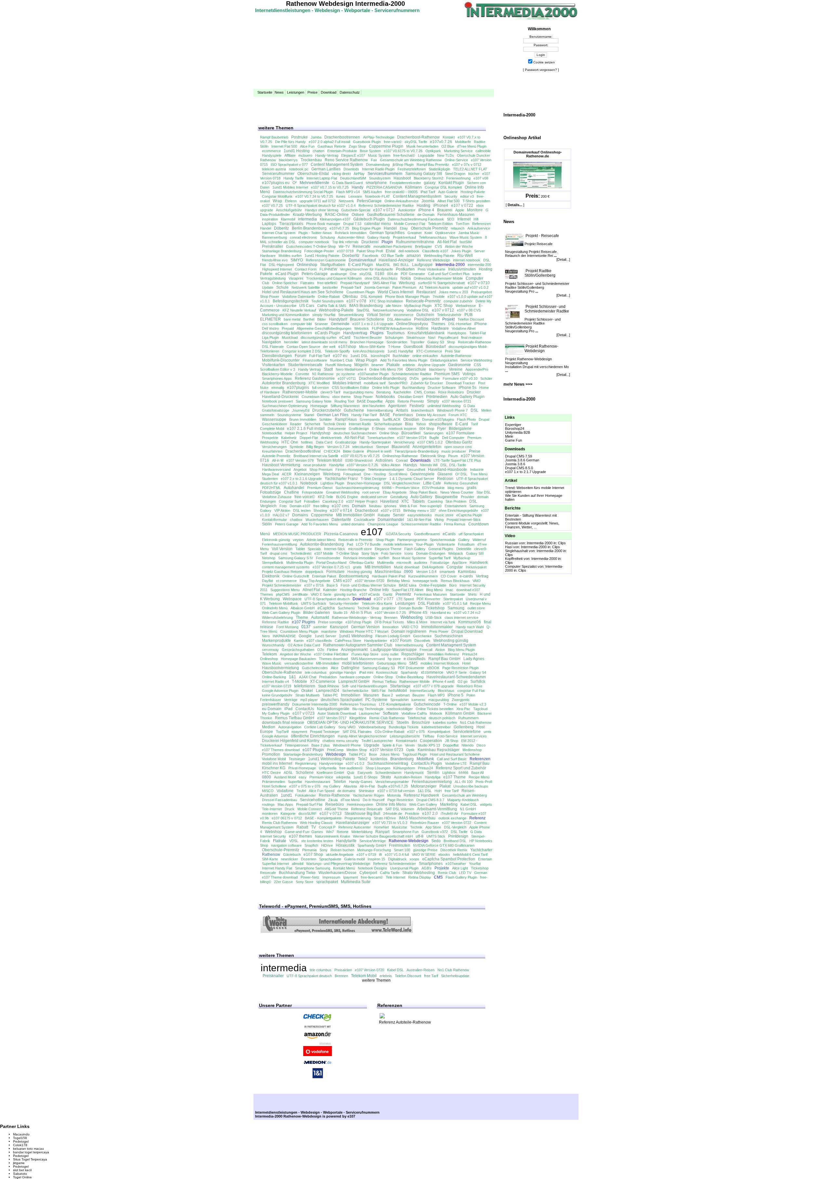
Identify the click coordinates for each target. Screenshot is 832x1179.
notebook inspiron (402, 429)
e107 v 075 (416, 732)
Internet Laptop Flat (321, 178)
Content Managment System (451, 645)
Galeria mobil (354, 859)
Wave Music (271, 663)
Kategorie (287, 813)
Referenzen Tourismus (358, 704)
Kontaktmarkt (406, 741)
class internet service (461, 617)
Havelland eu (440, 613)
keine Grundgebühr (277, 695)
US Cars (306, 305)
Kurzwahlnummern (423, 576)
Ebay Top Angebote (315, 581)
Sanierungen (433, 433)
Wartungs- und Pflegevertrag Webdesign (338, 864)
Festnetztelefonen (411, 169)
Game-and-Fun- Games (304, 832)
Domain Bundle (410, 608)
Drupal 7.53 (352, 224)
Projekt (448, 319)
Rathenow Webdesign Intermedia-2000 (345, 3)
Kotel (428, 233)
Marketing (449, 804)
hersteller (291, 342)
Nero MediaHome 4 (351, 369)
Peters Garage (286, 524)
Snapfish (311, 845)
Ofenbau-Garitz (361, 562)
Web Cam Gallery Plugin (281, 613)
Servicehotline (312, 800)
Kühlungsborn (404, 768)
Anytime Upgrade (431, 365)
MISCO (268, 791)
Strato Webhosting (418, 872)
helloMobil (397, 690)
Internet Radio (360, 424)
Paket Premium (404, 287)
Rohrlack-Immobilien (359, 558)
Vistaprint (296, 278)
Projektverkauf (404, 237)
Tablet (300, 549)
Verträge (290, 700)
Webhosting (411, 617)
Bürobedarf (436, 346)
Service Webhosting (476, 360)
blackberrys (288, 160)
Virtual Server (379, 314)
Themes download (333, 659)
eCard (344, 337)
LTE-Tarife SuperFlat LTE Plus (457, 460)
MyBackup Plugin (418, 306)
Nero (266, 636)
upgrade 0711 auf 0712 (318, 201)
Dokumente (337, 429)
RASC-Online (337, 214)
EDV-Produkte (433, 488)
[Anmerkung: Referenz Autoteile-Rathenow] (382, 1017)
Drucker (474, 392)
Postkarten (405, 269)
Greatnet (415, 233)
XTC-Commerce (429, 351)
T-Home (394, 347)
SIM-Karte (270, 859)
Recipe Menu (480, 603)
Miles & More (417, 622)
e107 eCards (369, 594)
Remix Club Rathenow (279, 823)
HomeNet (381, 827)
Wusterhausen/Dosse (337, 872)
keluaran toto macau (28, 1148)
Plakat (444, 786)
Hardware (440, 328)
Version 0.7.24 (338, 447)
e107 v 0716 (314, 585)
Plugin (387, 242)
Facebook (370, 256)
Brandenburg (402, 759)
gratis (357, 567)
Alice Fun (307, 146)
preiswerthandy (275, 704)
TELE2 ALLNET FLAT (470, 169)
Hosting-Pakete (473, 192)
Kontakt (449, 137)
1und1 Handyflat (400, 351)
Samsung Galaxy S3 (378, 668)
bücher (473, 174)
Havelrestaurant (317, 782)
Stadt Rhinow (328, 686)
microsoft (403, 562)
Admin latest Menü (320, 540)
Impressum (331, 877)
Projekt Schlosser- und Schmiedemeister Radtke (547, 308)
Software (390, 713)
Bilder (321, 319)
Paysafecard (448, 337)
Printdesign (458, 836)
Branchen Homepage (367, 342)
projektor (389, 608)
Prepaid (288, 328)
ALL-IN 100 (464, 782)
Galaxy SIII (475, 553)
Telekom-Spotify (337, 351)
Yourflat (475, 864)
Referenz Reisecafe (367, 809)
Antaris (402, 410)
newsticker (289, 859)
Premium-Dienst (319, 488)
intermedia (307, 219)
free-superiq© (431, 506)
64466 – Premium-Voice (400, 488)
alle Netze (393, 306)
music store (444, 515)
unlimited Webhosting (444, 406)
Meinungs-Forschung (374, 850)
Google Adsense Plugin (280, 691)
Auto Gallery (421, 497)
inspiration (270, 219)
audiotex (420, 562)
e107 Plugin (313, 750)
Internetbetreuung (409, 645)
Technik (416, 827)
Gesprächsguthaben (298, 650)
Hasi (508, 547)
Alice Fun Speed (321, 791)
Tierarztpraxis (291, 223)
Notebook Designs (372, 868)
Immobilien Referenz (443, 654)
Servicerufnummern (385, 173)
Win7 (330, 832)
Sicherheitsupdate (388, 424)
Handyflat (336, 465)
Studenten (270, 479)
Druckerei (370, 242)
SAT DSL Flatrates (357, 732)
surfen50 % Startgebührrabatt (441, 283)
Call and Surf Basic (452, 759)
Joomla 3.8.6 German (522, 460)
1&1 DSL (425, 791)
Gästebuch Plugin (369, 219)
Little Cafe (432, 483)
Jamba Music (468, 233)
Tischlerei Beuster (367, 337)
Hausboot (402, 178)
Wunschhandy (273, 645)
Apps (390, 401)
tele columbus (316, 672)
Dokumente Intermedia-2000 (314, 704)
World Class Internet (395, 292)
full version (320, 388)
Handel (390, 228)
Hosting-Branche (353, 590)
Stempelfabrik (272, 562)
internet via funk (442, 622)
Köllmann (413, 187)
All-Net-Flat (354, 437)
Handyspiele (271, 155)
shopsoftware (440, 424)
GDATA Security (398, 534)
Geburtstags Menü (391, 663)
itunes (340, 196)
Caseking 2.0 (332, 501)
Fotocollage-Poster (319, 251)
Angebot (299, 469)
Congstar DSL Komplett (443, 187)
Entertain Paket (324, 576)
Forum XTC (457, 415)
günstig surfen (345, 594)
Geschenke (422, 636)
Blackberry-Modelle (277, 374)
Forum (300, 355)
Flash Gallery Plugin (461, 877)
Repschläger (412, 654)
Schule (282, 287)
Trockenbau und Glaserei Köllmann (334, 278)
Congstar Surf (290, 501)
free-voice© (304, 497)
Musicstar (399, 827)
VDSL (293, 841)
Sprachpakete (330, 859)
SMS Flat (378, 691)
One (353, 274)
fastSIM (466, 242)
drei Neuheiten (373, 406)
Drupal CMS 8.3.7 (430, 800)
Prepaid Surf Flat (309, 804)
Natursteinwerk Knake (332, 836)
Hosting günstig (359, 572)
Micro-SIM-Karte (372, 347)
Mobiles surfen (290, 256)
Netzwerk (346, 201)
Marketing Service (458, 151)
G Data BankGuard (347, 183)
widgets (486, 804)
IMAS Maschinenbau (417, 818)
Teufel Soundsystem (327, 301)
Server (399, 515)
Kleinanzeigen (307, 474)
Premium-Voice (321, 777)
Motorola (394, 795)
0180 (379, 274)
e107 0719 (345, 251)
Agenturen (397, 406)
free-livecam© (372, 877)
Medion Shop (356, 750)
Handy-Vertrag (326, 155)
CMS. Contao (424, 392)
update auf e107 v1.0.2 (470, 287)
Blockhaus (446, 691)
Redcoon (445, 478)
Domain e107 (300, 506)
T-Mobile (299, 681)
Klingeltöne (357, 718)
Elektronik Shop (433, 456)
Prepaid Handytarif (355, 283)
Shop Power (363, 397)
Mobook (436, 713)
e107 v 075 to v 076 (304, 786)
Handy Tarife (293, 178)
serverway (270, 650)
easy (302, 777)
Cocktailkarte (364, 520)
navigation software (286, 845)
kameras (418, 700)
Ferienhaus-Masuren (455, 214)
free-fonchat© (404, 155)
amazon (414, 255)
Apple (459, 210)
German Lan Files (332, 415)
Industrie (477, 469)
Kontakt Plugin (451, 182)
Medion (268, 727)
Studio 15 (340, 613)
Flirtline (332, 650)
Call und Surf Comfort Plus (449, 274)
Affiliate (289, 155)
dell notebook (408, 251)
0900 (408, 571)
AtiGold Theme (336, 809)
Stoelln (402, 722)
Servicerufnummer (278, 173)
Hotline (422, 328)
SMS (413, 663)
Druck (289, 809)
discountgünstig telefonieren (287, 333)
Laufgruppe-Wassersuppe (393, 649)
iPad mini (366, 672)
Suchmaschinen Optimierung (284, 406)
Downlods (351, 169)
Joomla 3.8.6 (515, 464)
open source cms (458, 447)
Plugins (377, 333)
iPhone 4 (426, 210)
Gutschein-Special (355, 210)
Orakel (307, 690)
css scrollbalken (275, 324)
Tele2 (363, 759)
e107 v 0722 (462, 205)
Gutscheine (354, 410)
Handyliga (432, 777)
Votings (468, 374)
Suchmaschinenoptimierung (357, 488)
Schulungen (394, 337)
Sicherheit (312, 424)
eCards (449, 534)
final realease (471, 337)
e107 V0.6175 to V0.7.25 (360, 456)
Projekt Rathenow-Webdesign (541, 348)
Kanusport (339, 627)
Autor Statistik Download (337, 713)
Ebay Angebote (395, 492)
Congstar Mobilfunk (277, 196)
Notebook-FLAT (377, 196)
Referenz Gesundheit (461, 483)
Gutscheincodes (315, 668)
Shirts (472, 594)
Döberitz (281, 228)
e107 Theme (454, 777)
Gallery (464, 540)
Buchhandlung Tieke (297, 872)
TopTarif (282, 732)
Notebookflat (272, 433)
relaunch (457, 228)
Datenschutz (350, 92)
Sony (323, 850)
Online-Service (456, 160)
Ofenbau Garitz (459, 442)
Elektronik (271, 576)
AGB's (427, 868)
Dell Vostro (270, 328)
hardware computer (355, 677)
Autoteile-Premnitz (276, 456)
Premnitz (403, 594)
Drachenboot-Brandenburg (383, 378)
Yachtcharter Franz (341, 478)
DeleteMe (463, 549)
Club (265, 283)
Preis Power (438, 631)
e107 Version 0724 (411, 438)
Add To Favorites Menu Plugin (403, 360)
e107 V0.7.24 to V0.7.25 (314, 196)
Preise (312, 92)
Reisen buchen (342, 850)
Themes (438, 324)
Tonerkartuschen (380, 438)
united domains (353, 524)
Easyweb (365, 773)
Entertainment (455, 506)
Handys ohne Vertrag (321, 210)
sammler (320, 627)
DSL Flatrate (429, 603)
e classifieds (414, 658)
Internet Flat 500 (284, 146)
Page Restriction (400, 800)
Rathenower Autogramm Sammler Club (357, 645)
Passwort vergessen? (541, 70)
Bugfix (434, 438)
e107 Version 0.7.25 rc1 (331, 567)
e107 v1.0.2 (355, 763)
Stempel (382, 447)
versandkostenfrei (298, 663)
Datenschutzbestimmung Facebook (416, 219)
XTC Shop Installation (386, 301)
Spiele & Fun (392, 745)
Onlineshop (307, 264)
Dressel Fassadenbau (279, 800)
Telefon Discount (471, 319)
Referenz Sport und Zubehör (461, 768)
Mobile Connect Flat (409, 224)
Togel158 (20, 1138)
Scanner (321, 324)
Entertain (485, 859)
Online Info (379, 590)
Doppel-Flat (309, 438)
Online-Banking (274, 677)
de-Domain (426, 215)
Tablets (418, 501)
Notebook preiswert (277, 401)
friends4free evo (275, 260)
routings (268, 804)
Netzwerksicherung (388, 310)
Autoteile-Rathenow (456, 356)
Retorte (342, 832)
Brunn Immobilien (302, 419)
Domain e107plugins (438, 419)
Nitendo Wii (428, 465)
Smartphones (431, 863)
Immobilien (350, 695)
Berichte (513, 508)
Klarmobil (288, 219)
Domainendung (378, 164)
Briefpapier (423, 246)
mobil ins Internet (277, 763)
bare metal (292, 319)
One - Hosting (375, 474)
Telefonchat (417, 718)
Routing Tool (344, 401)
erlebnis (409, 365)
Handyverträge (331, 763)
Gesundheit (416, 469)
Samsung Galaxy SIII (423, 173)
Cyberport (368, 872)
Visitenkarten (273, 365)
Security (450, 196)
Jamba (316, 137)
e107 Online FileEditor (331, 654)
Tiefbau (428, 736)
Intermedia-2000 (450, 264)
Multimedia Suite (355, 882)
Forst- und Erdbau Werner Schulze (368, 585)
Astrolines (384, 460)
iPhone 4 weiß (444, 681)
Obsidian (411, 419)
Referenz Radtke (275, 622)
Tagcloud (480, 709)
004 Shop (426, 429)
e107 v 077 (384, 599)
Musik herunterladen (422, 146)
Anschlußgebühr (289, 210)
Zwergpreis (461, 700)
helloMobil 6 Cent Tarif (470, 854)
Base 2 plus (320, 745)
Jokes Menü (389, 754)
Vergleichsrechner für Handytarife (366, 269)
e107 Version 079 (300, 460)
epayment (299, 732)
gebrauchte (431, 378)
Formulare (335, 571)
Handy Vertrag (309, 369)
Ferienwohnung (458, 178)
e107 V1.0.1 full (455, 603)
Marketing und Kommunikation (285, 315)
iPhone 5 (455, 695)
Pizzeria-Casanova (341, 534)
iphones (390, 506)
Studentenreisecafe (305, 365)
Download (328, 92)
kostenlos (378, 759)
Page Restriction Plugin (460, 668)
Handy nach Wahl (470, 627)
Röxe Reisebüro (451, 392)
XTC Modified (319, 383)
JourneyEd (300, 410)
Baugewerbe (446, 497)
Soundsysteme (289, 415)
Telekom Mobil (329, 460)
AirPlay (359, 174)
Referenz (477, 818)
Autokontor (406, 210)
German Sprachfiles (387, 233)
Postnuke (299, 137)
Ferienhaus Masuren (430, 594)
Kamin (299, 640)
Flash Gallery (414, 549)
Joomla (428, 201)
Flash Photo (466, 419)
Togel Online (22, 1177)
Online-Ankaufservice (401, 201)
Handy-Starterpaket (375, 442)
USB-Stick (433, 617)
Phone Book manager (323, 224)
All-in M (277, 460)
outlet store (476, 608)
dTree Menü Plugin (472, 146)
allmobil (297, 864)
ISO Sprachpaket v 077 (289, 164)
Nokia (405, 278)
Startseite (264, 92)
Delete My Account (431, 415)
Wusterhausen (317, 520)
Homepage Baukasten (298, 659)
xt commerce (286, 581)
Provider (467, 497)
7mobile (439, 296)
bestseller (330, 287)
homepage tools (425, 581)
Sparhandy (409, 672)
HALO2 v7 (281, 515)
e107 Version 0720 (369, 581)
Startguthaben (332, 264)
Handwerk (479, 562)
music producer (453, 451)
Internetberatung (380, 410)
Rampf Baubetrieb (274, 137)
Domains (300, 515)
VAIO (477, 581)
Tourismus (395, 333)
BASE (385, 415)
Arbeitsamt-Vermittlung (437, 809)
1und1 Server (325, 636)
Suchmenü (346, 608)
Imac (449, 590)
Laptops (269, 223)
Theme (302, 617)
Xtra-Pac (463, 709)
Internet (464, 219)
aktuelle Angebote (340, 854)
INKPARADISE (284, 636)
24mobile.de (392, 813)
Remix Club (447, 873)
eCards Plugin (327, 333)
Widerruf (479, 540)
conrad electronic (303, 237)
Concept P (327, 827)
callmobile (483, 151)
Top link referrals (345, 242)
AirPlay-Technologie (378, 137)
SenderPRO (398, 383)
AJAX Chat (307, 677)
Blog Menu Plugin (461, 650)
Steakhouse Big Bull (362, 813)
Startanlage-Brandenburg (303, 754)
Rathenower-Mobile (300, 392)
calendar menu (377, 223)
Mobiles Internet (346, 383)
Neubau (375, 506)
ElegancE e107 (353, 155)
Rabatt (302, 827)
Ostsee (358, 214)
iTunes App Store (364, 654)
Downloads (515, 449)
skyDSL (365, 274)
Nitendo (468, 745)
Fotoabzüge (439, 562)
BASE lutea (407, 585)
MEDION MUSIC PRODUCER (297, 534)
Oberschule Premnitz (429, 228)
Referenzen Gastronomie (326, 260)
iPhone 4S (418, 612)
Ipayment (350, 877)
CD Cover (449, 576)
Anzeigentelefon (426, 446)
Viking (439, 520)
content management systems (286, 567)
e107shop (347, 346)
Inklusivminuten (462, 269)
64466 (463, 773)
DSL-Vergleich (455, 827)
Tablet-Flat (477, 333)
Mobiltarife (463, 142)
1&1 (292, 677)
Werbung (407, 283)
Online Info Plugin (385, 388)
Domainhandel (391, 519)
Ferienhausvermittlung (279, 544)
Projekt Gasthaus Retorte (282, 572)
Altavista (350, 786)
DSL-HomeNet (459, 324)
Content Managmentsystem (417, 196)
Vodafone (285, 790)
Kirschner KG (273, 768)
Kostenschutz (387, 672)
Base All (477, 773)
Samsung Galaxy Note (314, 401)
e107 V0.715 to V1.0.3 (389, 823)
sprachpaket (327, 882)
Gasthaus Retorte (332, 146)
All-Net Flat (447, 242)
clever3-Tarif (330, 392)
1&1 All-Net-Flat (419, 520)
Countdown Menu (315, 397)
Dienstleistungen (277, 355)
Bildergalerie (460, 428)
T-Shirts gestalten (476, 201)
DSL (474, 410)
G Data (469, 406)
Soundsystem (380, 178)
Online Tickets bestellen (434, 709)
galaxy (430, 182)
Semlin (433, 772)
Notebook (309, 483)
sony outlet (389, 654)
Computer (474, 278)
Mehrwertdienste (314, 182)
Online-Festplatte (432, 585)
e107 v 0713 (330, 813)
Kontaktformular (274, 520)
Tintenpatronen (296, 745)
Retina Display (419, 877)
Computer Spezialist (521, 566)
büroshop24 (380, 356)
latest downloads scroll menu (324, 342)
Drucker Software (442, 388)
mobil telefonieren (358, 663)
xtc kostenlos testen (317, 841)
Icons (408, 553)
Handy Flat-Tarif (364, 415)
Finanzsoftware (315, 360)
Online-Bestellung (409, 677)
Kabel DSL (469, 804)
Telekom (269, 654)
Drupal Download (467, 631)
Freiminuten (399, 845)
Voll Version (282, 549)
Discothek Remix (453, 850)
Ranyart (382, 831)
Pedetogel (21, 1141)
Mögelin (361, 365)
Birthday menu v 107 (419, 510)
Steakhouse (415, 337)
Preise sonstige (330, 622)
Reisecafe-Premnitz (423, 301)
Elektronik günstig (276, 540)
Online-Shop (383, 677)
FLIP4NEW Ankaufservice (392, 328)
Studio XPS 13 (429, 745)
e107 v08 (481, 178)
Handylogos (457, 333)
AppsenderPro (476, 369)
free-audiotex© (351, 768)
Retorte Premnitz (410, 401)
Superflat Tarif (439, 558)
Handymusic (414, 773)
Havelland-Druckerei (280, 396)
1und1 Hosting (297, 151)
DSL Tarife (459, 832)
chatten (318, 151)
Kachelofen (402, 392)
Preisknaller (272, 246)
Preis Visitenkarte (431, 269)
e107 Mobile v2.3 (473, 704)
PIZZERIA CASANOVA (384, 187)
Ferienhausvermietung (432, 781)
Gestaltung (399, 497)
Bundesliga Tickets (404, 727)
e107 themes (300, 836)
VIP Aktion (282, 510)
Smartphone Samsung (312, 868)
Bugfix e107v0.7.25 (393, 786)
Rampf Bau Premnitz (433, 164)
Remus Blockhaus (455, 581)
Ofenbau (350, 296)
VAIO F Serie (456, 672)
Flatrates (307, 283)
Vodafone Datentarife (298, 296)
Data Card (324, 442)
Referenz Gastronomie (315, 378)
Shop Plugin (385, 540)
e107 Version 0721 (456, 401)
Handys (410, 465)
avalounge (339, 274)
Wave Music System (465, 237)
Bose (373, 754)
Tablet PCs (357, 754)
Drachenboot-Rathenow (418, 137)
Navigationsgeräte (333, 709)
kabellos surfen (445, 722)
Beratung (383, 392)
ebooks (444, 854)
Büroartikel (411, 433)
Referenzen (480, 759)
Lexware (355, 196)
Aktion (440, 650)
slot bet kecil (22, 1170)
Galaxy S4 (478, 672)
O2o (320, 650)
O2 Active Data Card (304, 645)
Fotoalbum (466, 544)
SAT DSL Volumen (399, 809)
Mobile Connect (309, 809)
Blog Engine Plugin (366, 228)
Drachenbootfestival (303, 451)
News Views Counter (457, 492)
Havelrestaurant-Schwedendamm (456, 677)
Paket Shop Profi (370, 251)
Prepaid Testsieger (325, 732)
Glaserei (444, 474)
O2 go (462, 681)
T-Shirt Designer (373, 479)
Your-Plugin (425, 544)
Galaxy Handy (378, 237)
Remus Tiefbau (384, 681)
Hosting (423, 205)
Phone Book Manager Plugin (407, 296)
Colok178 (20, 1145)
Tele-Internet (272, 809)
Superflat (295, 782)
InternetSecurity (422, 691)
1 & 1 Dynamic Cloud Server (411, 479)
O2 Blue (447, 146)
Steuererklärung (351, 315)
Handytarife (346, 841)
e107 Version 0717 (331, 718)
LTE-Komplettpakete (395, 704)
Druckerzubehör (326, 410)
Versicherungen (274, 447)
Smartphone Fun (405, 832)
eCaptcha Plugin (469, 515)
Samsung (456, 608)
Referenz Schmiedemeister (394, 864)
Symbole (296, 447)
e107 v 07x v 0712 (466, 164)
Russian (511, 543)
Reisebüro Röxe (469, 686)
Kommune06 (469, 622)
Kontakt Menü (344, 868)
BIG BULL (401, 265)
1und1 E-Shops (365, 777)
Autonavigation (289, 727)
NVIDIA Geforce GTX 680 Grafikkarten (443, 845)
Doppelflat (451, 745)
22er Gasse (283, 882)
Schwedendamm (388, 773)
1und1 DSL (359, 356)
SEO (450, 219)
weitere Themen (376, 980)
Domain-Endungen (430, 553)
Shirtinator (366, 791)
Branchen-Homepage (364, 483)
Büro (453, 585)
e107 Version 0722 (456, 823)
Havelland (389, 501)
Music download (406, 567)
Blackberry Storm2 (428, 178)
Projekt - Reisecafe (542, 235)
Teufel (301, 791)
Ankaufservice (478, 228)
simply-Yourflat (323, 315)
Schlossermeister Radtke (421, 524)
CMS (438, 877)
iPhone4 (440, 205)
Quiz (351, 773)
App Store (433, 827)
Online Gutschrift (295, 576)
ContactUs (304, 709)
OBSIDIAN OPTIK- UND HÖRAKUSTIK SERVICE (350, 722)
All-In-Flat (367, 786)
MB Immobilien (378, 567)
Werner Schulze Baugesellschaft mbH (383, 836)
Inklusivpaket (476, 567)
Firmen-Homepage (350, 469)
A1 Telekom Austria (434, 287)
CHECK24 (332, 451)
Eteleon (291, 201)
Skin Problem (456, 501)
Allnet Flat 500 (448, 201)
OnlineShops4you (412, 324)
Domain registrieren (408, 631)
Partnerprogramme (412, 540)
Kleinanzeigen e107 (335, 219)
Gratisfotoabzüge (275, 410)
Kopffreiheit (514, 559)
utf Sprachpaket (471, 534)
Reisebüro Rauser (424, 823)
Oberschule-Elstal (313, 173)
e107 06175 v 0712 (287, 818)
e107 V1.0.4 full (397, 854)
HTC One (289, 442)
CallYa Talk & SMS (331, 306)
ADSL (288, 773)
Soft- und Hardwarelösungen (364, 686)
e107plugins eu (276, 182)
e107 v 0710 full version (396, 791)
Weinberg (331, 474)
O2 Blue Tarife (392, 256)
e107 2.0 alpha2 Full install (329, 142)
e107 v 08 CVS (469, 310)
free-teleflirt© (327, 283)
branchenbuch (422, 410)
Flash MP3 (436, 695)
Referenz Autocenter (354, 827)
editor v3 (467, 196)
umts (487, 732)
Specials (314, 549)
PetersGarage (369, 201)
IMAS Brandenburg (366, 305)
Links (510, 417)
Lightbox (449, 773)
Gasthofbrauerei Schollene (390, 214)
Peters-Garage (315, 274)
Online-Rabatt (329, 296)
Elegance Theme (388, 549)
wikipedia (343, 777)
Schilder (325, 419)
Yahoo (421, 424)
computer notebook (314, 242)
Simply (433, 401)
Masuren (371, 695)
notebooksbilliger (399, 709)
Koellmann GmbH (330, 773)
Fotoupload (352, 474)
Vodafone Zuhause (277, 497)
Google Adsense (275, 736)
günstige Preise (425, 850)
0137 (305, 626)
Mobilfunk (425, 759)
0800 (266, 777)
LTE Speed (405, 599)
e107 (372, 531)
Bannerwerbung (274, 237)
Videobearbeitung (372, 727)
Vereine (455, 369)
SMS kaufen (372, 192)
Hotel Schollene (274, 786)
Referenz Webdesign (433, 260)
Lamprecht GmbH (354, 681)
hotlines (307, 442)
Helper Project (296, 433)
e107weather (456, 864)
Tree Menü (479, 474)
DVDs (414, 378)
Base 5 (332, 585)
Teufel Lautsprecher (377, 741)
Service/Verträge (372, 841)
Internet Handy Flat (277, 868)
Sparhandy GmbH (372, 845)
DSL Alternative (399, 319)
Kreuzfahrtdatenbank (426, 333)
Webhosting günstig (450, 640)
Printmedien (437, 396)
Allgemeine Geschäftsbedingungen (324, 328)
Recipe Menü (479, 777)
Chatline (291, 492)
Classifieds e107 (435, 251)
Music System (379, 155)
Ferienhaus (403, 415)
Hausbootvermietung (280, 668)
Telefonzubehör (449, 315)
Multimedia (385, 562)
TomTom (462, 224)
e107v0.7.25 (339, 228)
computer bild (301, 324)
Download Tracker (460, 383)
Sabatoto (20, 1173)
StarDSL (363, 310)
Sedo (436, 841)
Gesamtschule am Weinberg (464, 795)
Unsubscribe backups (470, 786)
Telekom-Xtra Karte (377, 603)
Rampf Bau (479, 763)
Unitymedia (327, 768)
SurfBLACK (391, 419)
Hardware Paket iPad (388, 576)
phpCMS (283, 594)
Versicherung (404, 442)
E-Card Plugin (360, 264)
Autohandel (294, 487)
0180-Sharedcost (358, 460)
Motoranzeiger (423, 786)
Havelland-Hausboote (447, 469)
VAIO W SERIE (424, 854)
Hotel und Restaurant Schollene (455, 754)
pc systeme (345, 374)
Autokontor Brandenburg (284, 383)
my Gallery (332, 786)
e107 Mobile (323, 553)
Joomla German (376, 287)
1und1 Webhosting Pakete (331, 759)
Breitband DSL (455, 841)
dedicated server (374, 497)
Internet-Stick (334, 549)
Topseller (417, 342)
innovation (390, 627)
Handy (357, 187)
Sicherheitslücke (355, 691)
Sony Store (304, 882)
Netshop (268, 558)
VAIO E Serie (321, 594)
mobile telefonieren (398, 544)
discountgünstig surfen (318, 337)
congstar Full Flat (471, 691)
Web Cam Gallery (423, 804)
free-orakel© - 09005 (401, 192)
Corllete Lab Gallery (319, 727)
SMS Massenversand (368, 659)
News (279, 92)
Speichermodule (442, 540)
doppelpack (314, 572)
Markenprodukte (276, 640)
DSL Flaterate (273, 347)
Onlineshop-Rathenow (400, 456)
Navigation (271, 342)
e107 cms (340, 506)
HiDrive (327, 845)
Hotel (466, 663)
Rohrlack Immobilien (351, 233)
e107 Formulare (460, 433)
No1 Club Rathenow (475, 722)
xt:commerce (432, 672)
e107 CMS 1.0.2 (430, 442)
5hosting (320, 510)
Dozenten (308, 859)
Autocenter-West (351, 237)
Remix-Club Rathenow (387, 718)
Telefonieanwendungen (386, 469)
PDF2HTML (271, 488)
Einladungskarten (444, 360)
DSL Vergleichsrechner (402, 483)
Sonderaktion (396, 342)
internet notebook (466, 260)
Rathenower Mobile (414, 681)
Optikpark (433, 151)
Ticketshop (435, 608)
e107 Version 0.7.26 (362, 465)
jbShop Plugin (403, 164)
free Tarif (452, 791)
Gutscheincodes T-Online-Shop (311, 246)
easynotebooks (420, 515)
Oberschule (416, 369)
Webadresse (466, 306)
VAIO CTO (409, 627)
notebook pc (298, 169)
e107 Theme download (280, 877)
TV (313, 827)
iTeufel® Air (449, 813)
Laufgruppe (422, 264)
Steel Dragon (455, 174)
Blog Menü (434, 590)
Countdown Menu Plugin (299, 631)
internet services (474, 736)
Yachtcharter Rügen (368, 795)
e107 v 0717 (384, 210)
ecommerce (271, 151)
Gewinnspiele (422, 474)
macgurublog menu (358, 392)
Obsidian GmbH (410, 397)
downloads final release (283, 722)
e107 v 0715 (390, 510)
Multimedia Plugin (299, 562)
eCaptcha (326, 608)
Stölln (267, 524)
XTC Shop (444, 305)
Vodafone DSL (418, 310)
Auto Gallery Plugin (467, 396)
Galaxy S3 (435, 342)
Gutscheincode (427, 704)
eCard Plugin (287, 274)
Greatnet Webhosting (342, 492)
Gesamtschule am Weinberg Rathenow (411, 160)
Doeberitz (350, 255)
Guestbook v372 (435, 832)
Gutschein (425, 314)
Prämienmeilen (273, 782)
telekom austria (274, 169)
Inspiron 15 (376, 859)
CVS (438, 246)
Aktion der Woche (459, 246)
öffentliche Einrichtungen (313, 736)
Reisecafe (361, 246)
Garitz (388, 594)
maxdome (329, 631)
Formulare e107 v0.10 (460, 378)
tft (380, 854)
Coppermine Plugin (386, 146)
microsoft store (360, 549)
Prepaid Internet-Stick (464, 520)
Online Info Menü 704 (386, 369)
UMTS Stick (435, 836)
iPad (288, 709)
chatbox (296, 520)
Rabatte (384, 515)
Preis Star (453, 351)
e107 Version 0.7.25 (390, 613)
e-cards (466, 576)
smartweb (447, 572)
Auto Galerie (448, 192)
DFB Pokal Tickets (389, 622)
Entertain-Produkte (342, 151)
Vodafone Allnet (463, 328)
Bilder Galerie (353, 451)
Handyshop (320, 433)
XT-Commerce (322, 681)
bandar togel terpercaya (31, 1152)
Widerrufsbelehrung (277, 617)
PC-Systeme (376, 699)
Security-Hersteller (344, 603)
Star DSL (483, 492)
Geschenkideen (274, 424)
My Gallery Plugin (276, 713)
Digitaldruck (397, 859)
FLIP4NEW (328, 269)
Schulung (327, 237)
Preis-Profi (483, 782)
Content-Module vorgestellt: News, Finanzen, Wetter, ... (532, 525)
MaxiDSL (383, 265)
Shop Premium (320, 469)
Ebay (404, 228)
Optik (410, 750)
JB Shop (451, 741)
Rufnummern (468, 718)
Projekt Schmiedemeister (281, 585)
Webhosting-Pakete (336, 310)
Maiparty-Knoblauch (463, 800)
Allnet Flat (311, 590)
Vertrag (482, 576)
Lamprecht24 (327, 690)
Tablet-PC (330, 695)
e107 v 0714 (341, 510)
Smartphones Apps (277, 378)
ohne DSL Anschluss (381, 278)
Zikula (333, 800)
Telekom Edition (440, 224)
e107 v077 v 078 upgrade (433, 686)
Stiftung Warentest (345, 406)
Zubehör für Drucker (426, 383)
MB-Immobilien (327, 663)
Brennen (390, 617)
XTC (405, 501)
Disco (481, 745)
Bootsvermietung (354, 576)
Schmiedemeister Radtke (411, 374)
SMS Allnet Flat (384, 283)
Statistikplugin (439, 169)
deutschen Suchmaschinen (354, 433)
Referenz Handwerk (421, 795)
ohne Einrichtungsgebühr (458, 510)
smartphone (376, 182)
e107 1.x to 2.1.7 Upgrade (525, 472)
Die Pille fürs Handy (290, 142)
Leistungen (295, 92)
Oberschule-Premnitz (280, 850)
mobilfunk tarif (374, 383)
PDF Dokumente (411, 668)
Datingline (350, 668)
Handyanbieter (375, 640)
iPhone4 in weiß (379, 451)
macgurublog (438, 700)
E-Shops (378, 429)
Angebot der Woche (295, 654)
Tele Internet (395, 877)
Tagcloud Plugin (414, 754)
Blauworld (401, 446)
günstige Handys (343, 672)
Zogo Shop (357, 146)
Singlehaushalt (516, 551)
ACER (287, 474)
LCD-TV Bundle (368, 544)
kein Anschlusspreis (368, 351)
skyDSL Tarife (416, 142)
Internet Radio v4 (275, 681)
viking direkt (341, 174)
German (480, 873)
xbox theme (341, 397)
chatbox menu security (340, 741)
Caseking (435, 501)
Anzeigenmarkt (354, 649)
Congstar (455, 567)
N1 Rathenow (322, 374)
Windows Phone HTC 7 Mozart (364, 631)
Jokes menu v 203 (453, 292)
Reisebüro (334, 804)
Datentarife (341, 519)
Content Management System (337, 164)
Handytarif (338, 319)
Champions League (383, 524)
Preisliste (412, 813)
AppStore (459, 562)
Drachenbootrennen (342, 137)
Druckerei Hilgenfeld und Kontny (290, 740)
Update (267, 287)
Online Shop (388, 433)
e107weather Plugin (373, 374)
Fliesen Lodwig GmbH (392, 636)
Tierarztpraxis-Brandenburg (416, 451)
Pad (350, 544)
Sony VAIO (347, 727)
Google (305, 636)
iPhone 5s (467, 387)
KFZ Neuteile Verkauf (299, 310)
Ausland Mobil (285, 777)
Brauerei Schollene (367, 319)
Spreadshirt (399, 700)
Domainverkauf (362, 260)
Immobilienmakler (437, 627)
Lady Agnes (473, 658)
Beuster (418, 695)
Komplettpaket (439, 732)
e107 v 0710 (479, 283)
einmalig (277, 388)
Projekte (442, 868)
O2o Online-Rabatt (389, 732)
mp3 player (309, 700)
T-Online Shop (347, 553)
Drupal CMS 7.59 (518, 456)
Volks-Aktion (390, 465)
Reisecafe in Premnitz (355, 540)
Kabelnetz (289, 438)
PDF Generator (413, 274)
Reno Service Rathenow (346, 160)
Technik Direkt (334, 424)
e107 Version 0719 (276, 686)
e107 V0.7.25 (272, 205)
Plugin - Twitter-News (315, 233)
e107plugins (298, 387)
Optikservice (445, 233)
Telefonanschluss (433, 237)
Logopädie (426, 155)
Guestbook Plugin (367, 142)
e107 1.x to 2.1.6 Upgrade (372, 324)
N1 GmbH (468, 809)
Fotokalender (305, 795)
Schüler (486, 378)
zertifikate (300, 594)
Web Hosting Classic (316, 823)
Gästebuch (292, 854)
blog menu (456, 488)
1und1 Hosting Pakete (322, 256)
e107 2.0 (430, 813)
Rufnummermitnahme (415, 242)
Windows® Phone (347, 745)
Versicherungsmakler (392, 782)
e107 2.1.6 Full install (306, 428)
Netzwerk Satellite (306, 287)
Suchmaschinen (449, 636)
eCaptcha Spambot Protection (448, 859)
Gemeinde (340, 324)
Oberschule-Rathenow (282, 672)
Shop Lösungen (378, 768)
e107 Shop (313, 854)
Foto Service (391, 553)
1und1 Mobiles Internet (290, 187)
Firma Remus (454, 524)
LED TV (465, 873)
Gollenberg (464, 727)
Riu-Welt (465, 255)
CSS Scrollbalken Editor (350, 388)
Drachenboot (366, 510)
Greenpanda (370, 419)
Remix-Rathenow (334, 795)
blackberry (437, 369)
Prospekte (270, 438)
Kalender (330, 590)
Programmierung (357, 818)
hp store (394, 659)
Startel (309, 415)
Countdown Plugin (360, 292)
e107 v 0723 (303, 713)
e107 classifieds (319, 640)
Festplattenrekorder (405, 183)
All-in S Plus (361, 612)
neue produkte (314, 465)
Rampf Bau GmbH (444, 658)
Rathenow (271, 854)
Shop (451, 342)
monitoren (270, 813)
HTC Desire (271, 773)
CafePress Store (348, 640)
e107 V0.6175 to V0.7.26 (403, 151)
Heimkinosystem (360, 804)
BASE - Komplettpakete (323, 818)
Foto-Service (447, 736)
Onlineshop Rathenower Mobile (438, 278)
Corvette (302, 374)
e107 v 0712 (443, 310)
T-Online (450, 704)
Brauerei (444, 210)
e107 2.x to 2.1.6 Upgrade (301, 479)
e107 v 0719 (366, 854)
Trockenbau (311, 160)
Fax (374, 160)
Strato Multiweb (307, 695)
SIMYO (297, 260)
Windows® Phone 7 (452, 410)
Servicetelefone (467, 731)
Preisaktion (328, 677)
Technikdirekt (300, 553)
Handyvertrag (355, 333)
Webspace (292, 599)
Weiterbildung (361, 832)
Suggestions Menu (285, 590)
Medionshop (472, 750)
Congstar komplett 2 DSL (302, 351)
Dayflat (267, 581)
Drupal (484, 419)
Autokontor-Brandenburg (322, 544)
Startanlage (400, 686)
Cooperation (431, 740)
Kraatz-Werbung (307, 214)
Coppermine (322, 515)
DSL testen (302, 510)
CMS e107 (342, 580)
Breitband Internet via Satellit (315, 456)
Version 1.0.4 (426, 572)
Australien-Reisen (408, 777)
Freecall (426, 650)
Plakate (393, 365)
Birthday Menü (398, 581)
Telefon (339, 781)
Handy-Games (360, 782)
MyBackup (461, 558)
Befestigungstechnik (290, 301)
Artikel (511, 480)
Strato (386, 777)
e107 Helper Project (361, 501)
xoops (414, 859)
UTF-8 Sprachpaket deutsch (327, 599)
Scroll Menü (398, 474)
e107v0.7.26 (441, 141)
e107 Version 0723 (386, 750)
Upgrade (371, 745)
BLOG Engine (347, 497)
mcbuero (305, 155)
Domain (359, 506)
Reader (296, 424)
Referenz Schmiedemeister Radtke (386, 205)
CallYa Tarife (389, 873)
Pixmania (309, 850)
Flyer (441, 428)
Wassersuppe (274, 419)
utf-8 (419, 836)
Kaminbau (467, 571)
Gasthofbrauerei (427, 534)
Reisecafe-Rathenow (474, 342)
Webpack (455, 553)
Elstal (391, 251)
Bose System (370, 151)
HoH (438, 791)
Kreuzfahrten (272, 451)
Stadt (328, 369)
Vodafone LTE (456, 763)
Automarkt (320, 617)
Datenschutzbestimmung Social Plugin (303, 192)
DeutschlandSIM (353, 178)
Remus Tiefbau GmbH (294, 718)
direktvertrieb (331, 438)
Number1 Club (341, 360)
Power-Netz (310, 877)
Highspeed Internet (277, 269)
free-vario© (393, 142)
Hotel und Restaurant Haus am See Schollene (303, 292)
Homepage (319, 406)
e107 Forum (400, 640)
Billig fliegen (315, 447)
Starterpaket (453, 599)
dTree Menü (350, 800)
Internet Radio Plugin (378, 169)
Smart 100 (402, 850)
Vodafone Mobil (274, 759)
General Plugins (440, 549)
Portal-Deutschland (331, 562)
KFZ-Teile (325, 497)
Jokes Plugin (461, 251)
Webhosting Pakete (439, 256)
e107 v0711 (347, 378)
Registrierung (305, 763)
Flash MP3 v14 (348, 192)
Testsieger (297, 759)
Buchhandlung (413, 388)
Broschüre (421, 722)
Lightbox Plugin (332, 483)
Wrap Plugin (366, 360)
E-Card (461, 424)
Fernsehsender (328, 558)
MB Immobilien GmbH (355, 515)
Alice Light (460, 868)
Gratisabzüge (346, 442)
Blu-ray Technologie (368, 709)
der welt (329, 347)
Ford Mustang (287, 627)
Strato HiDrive (385, 818)
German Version (365, 627)
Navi (431, 337)
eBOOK (433, 668)
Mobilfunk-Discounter (281, 360)
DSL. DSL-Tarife (453, 465)
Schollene (305, 772)
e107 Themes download (281, 750)
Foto (283, 506)
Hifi (476, 219)
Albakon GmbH (303, 608)
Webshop (273, 831)
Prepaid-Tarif (351, 287)
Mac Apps (285, 804)
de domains (346, 791)
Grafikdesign (359, 429)
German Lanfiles (326, 169)
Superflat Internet (275, 864)
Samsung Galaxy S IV (295, 558)
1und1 (286, 795)
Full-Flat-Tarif (319, 356)
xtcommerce (403, 315)
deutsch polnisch (442, 718)
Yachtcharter (481, 850)
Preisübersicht (426, 319)
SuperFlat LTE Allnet (407, 590)
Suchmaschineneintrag (387, 763)
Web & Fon (408, 506)
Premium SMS (447, 374)
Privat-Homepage (302, 768)
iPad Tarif (428, 192)
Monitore (475, 210)
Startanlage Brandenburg (281, 251)
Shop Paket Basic (423, 492)
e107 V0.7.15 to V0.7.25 (330, 187)
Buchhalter (401, 356)
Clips (562, 543)
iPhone (480, 324)
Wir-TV (344, 246)
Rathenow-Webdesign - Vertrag (356, 617)
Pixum (453, 456)
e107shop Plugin (358, 622)
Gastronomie (459, 365)
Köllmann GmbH (459, 713)
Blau (409, 424)
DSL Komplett (371, 296)
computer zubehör (458, 301)
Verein (410, 745)
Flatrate (279, 841)
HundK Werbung (338, 365)
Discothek (422, 640)
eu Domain (271, 709)
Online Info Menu (391, 804)
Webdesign (336, 754)
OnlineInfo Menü (275, 608)
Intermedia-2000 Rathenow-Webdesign (288, 1116)
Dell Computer (453, 438)
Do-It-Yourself (373, 800)
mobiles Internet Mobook (440, 663)
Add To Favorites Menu (319, 524)
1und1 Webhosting (355, 636)
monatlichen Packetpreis (392, 246)
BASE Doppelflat (370, 401)
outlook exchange (452, 818)
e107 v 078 (356, 301)
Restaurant (426, 292)
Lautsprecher (369, 713)
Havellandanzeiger (353, 822)
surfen (383, 558)
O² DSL (461, 474)
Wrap (277, 201)
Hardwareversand (276, 469)
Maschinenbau (388, 571)
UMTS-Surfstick (313, 603)
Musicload (290, 337)
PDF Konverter (428, 599)
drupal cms (278, 553)
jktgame (19, 1163)
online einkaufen (425, 356)
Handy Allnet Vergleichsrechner (362, 736)
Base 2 (387, 695)
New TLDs (445, 155)
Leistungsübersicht (405, 736)
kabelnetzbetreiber (436, 727)
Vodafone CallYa (414, 713)
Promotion (271, 754)
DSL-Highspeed (281, 265)
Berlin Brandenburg (309, 228)
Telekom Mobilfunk (283, 603)
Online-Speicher (284, 283)
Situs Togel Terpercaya (30, 1159)
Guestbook (413, 346)
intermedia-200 (479, 265)
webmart (403, 695)
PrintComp (335, 750)
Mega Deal (270, 474)
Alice (334, 668)
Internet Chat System (278, 233)
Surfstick (477, 681)
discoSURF (307, 813)
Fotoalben (311, 501)
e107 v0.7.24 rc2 (467, 613)
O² (294, 182)
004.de (392, 274)
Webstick (361, 328)
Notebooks (385, 396)
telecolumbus (362, 447)
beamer (377, 365)
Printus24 (425, 768)
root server (371, 492)
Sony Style (369, 553)
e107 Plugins (303, 622)
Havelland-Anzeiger (396, 260)
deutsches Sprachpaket (341, 699)
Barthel (308, 319)
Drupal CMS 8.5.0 (519, 468)
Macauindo (21, 1134)
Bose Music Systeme (409, 558)
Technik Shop (368, 608)
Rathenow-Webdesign (408, 841)
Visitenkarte (445, 544)
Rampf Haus (346, 419)
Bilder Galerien (316, 612)
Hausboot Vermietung (281, 465)
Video (510, 536)
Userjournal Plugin (404, 868)
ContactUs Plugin (426, 763)
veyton (298, 540)
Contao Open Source (303, 347)
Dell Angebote (433, 567)
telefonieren (304, 686)
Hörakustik (345, 845)
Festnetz (417, 406)
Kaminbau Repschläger (439, 750)
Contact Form (306, 269)
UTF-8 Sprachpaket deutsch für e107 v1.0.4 (321, 205)
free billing (321, 506)
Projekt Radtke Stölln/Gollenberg (540, 273)
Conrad (402, 460)
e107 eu (340, 355)
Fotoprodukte (312, 492)
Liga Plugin (270, 337)
